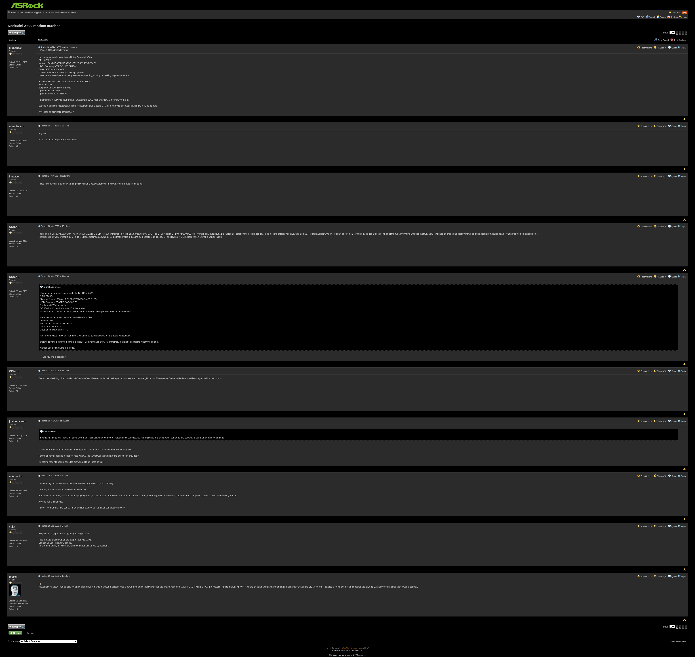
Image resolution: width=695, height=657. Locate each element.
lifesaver (14, 176)
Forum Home (17, 12)
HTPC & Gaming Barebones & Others (59, 12)
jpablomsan (16, 421)
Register (674, 17)
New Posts (677, 12)
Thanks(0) (661, 48)
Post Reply (14, 32)
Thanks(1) (661, 176)
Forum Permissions (678, 641)
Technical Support (33, 12)
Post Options (646, 48)
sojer (12, 526)
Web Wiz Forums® (349, 648)
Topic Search (663, 40)
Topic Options (679, 40)
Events (663, 17)
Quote (674, 48)
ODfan (13, 226)
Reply (683, 48)
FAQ (643, 17)
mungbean (16, 47)
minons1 (15, 476)
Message (43, 39)
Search (652, 17)
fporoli (13, 576)
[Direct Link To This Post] (39, 47)
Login (685, 17)
